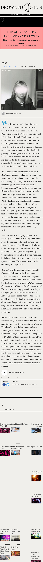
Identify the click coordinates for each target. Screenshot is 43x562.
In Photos (25, 20)
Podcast (38, 20)
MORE (37, 513)
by (9, 113)
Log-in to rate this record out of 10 (9, 378)
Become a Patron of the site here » (24, 384)
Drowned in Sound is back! (19, 424)
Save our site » (21, 15)
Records (9, 20)
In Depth (17, 20)
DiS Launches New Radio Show (4, 532)
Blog (32, 20)
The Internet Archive (30, 45)
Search (39, 25)
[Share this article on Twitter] (7, 384)
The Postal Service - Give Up (15, 532)
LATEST (2, 416)
